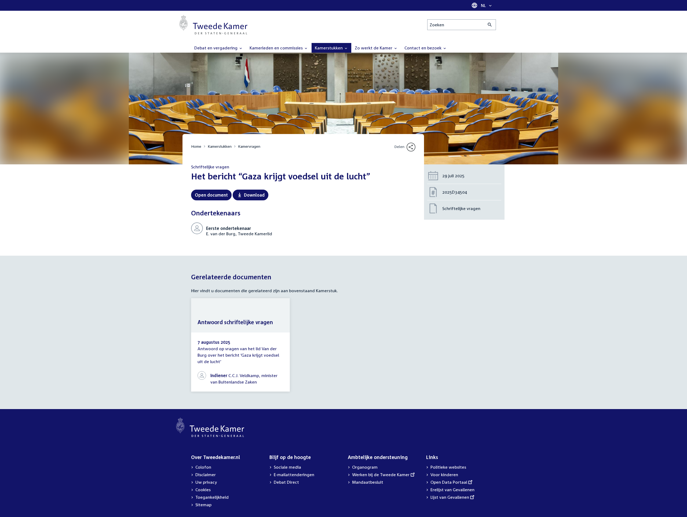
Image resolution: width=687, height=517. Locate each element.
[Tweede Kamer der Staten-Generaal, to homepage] (213, 24)
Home (196, 146)
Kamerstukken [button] (329, 47)
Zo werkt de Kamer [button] (374, 47)
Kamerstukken (220, 146)
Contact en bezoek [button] (423, 47)
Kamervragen (249, 146)
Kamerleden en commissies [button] (277, 47)
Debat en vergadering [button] (216, 47)
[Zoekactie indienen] (490, 24)
